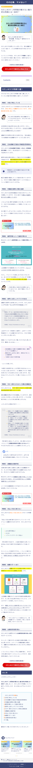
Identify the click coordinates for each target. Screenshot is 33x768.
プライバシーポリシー (13, 764)
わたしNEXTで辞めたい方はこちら (16, 69)
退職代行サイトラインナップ (7, 6)
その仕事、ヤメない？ (16, 2)
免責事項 (22, 764)
